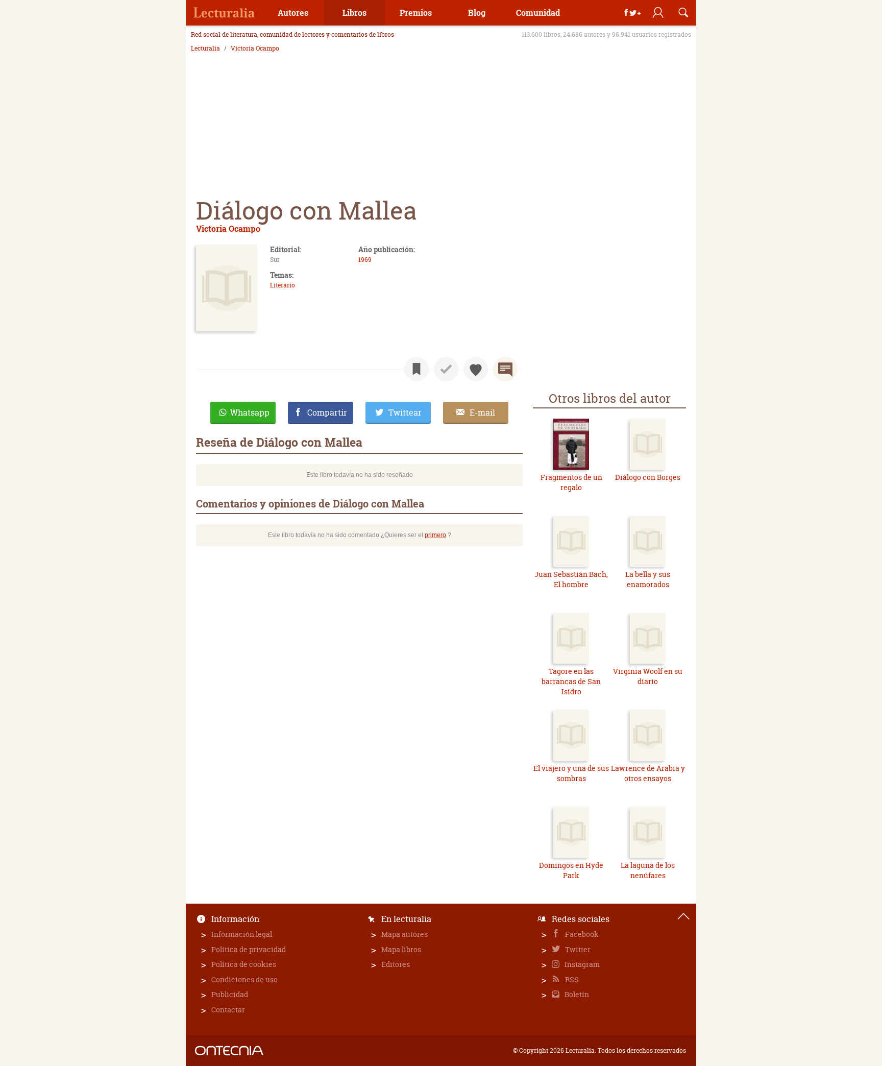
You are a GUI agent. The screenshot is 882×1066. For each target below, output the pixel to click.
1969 (365, 259)
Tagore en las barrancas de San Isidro (571, 681)
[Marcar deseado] (475, 369)
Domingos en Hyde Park (571, 870)
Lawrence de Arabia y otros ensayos (648, 773)
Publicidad (229, 994)
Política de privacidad (248, 949)
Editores (395, 964)
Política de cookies (243, 964)
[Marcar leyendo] (416, 369)
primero (435, 535)
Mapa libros (401, 949)
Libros (354, 12)
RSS (571, 979)
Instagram (581, 964)
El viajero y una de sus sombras (571, 773)
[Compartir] (632, 13)
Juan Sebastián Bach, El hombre (571, 579)
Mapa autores (404, 934)
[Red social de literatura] (224, 13)
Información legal (241, 934)
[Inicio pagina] (683, 916)
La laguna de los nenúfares (648, 870)
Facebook (581, 934)
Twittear (405, 412)
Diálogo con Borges (647, 477)
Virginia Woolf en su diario (647, 676)
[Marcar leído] (446, 369)
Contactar (228, 1009)
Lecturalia (205, 48)
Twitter (577, 949)
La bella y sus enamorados (647, 579)
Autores (293, 12)
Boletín (576, 994)
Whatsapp (250, 412)
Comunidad (538, 12)
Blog (476, 12)
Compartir (327, 412)
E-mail (482, 412)
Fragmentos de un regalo (571, 482)
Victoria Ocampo (255, 48)
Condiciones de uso (244, 979)
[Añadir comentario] (505, 369)
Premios (416, 12)
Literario (282, 285)
